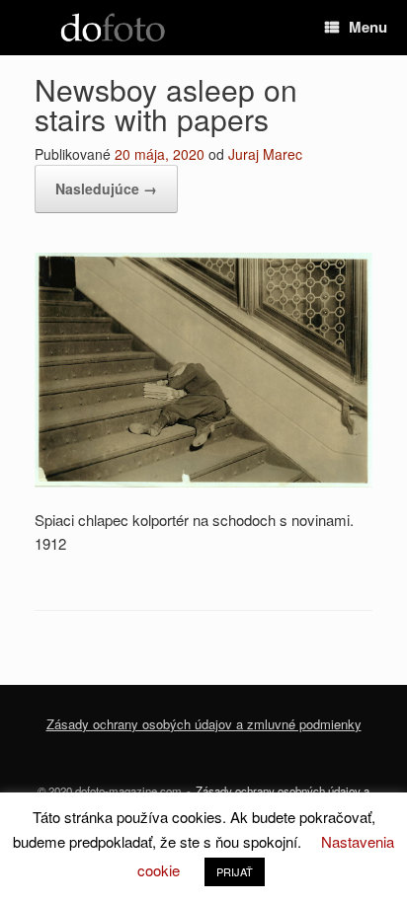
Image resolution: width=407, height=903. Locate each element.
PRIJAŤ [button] (234, 871)
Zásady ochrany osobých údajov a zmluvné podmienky (204, 724)
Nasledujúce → (106, 188)
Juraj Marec (265, 154)
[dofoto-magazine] (112, 28)
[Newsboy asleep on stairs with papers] (203, 481)
